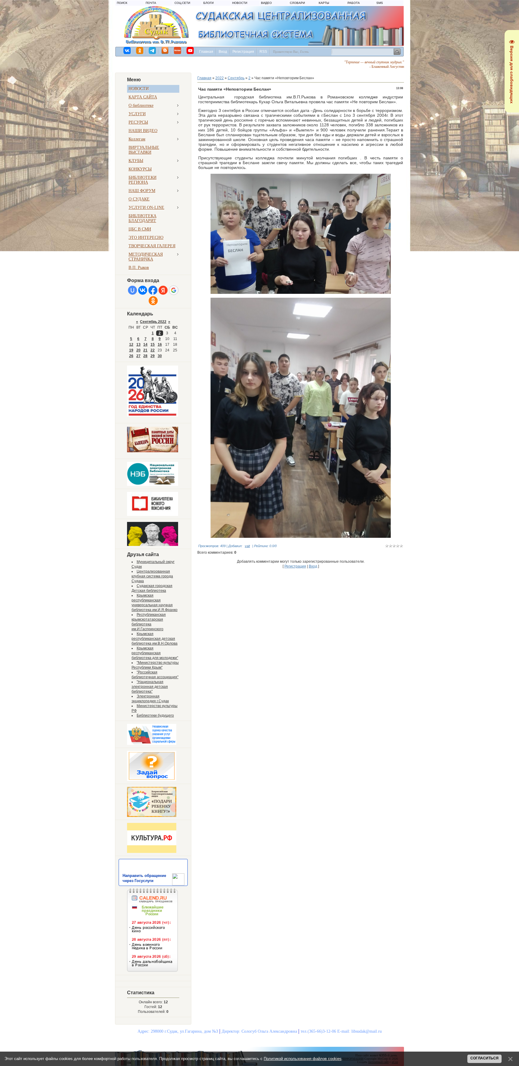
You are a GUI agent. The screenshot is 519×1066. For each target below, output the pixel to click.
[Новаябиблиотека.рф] (152, 515)
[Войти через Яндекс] (163, 290)
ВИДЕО (266, 3)
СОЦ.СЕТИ (182, 3)
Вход (223, 52)
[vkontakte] (127, 50)
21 (145, 350)
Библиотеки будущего (155, 715)
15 (152, 344)
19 (131, 350)
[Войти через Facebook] (152, 290)
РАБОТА (354, 3)
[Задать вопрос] (151, 780)
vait (247, 546)
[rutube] (177, 50)
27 (138, 356)
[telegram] (152, 50)
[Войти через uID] (132, 290)
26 (131, 356)
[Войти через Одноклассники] (153, 300)
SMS (379, 3)
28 (145, 356)
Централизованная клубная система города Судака (152, 576)
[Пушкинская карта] (152, 545)
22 (152, 350)
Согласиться (484, 1058)
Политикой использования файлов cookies (302, 1058)
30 (160, 356)
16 (160, 344)
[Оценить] (151, 744)
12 (131, 344)
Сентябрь (236, 78)
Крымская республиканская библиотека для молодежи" (155, 653)
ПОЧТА (151, 3)
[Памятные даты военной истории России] (152, 451)
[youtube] (190, 50)
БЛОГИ (208, 3)
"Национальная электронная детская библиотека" (150, 687)
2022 (219, 78)
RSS (263, 52)
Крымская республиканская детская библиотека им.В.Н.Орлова (155, 639)
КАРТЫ (324, 3)
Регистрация (243, 52)
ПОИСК (122, 3)
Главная (206, 52)
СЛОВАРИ (297, 3)
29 (152, 356)
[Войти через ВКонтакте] (142, 290)
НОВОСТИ (239, 3)
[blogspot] (165, 50)
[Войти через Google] (173, 290)
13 (138, 344)
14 (145, 344)
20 (138, 350)
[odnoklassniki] (140, 50)
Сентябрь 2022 (153, 322)
